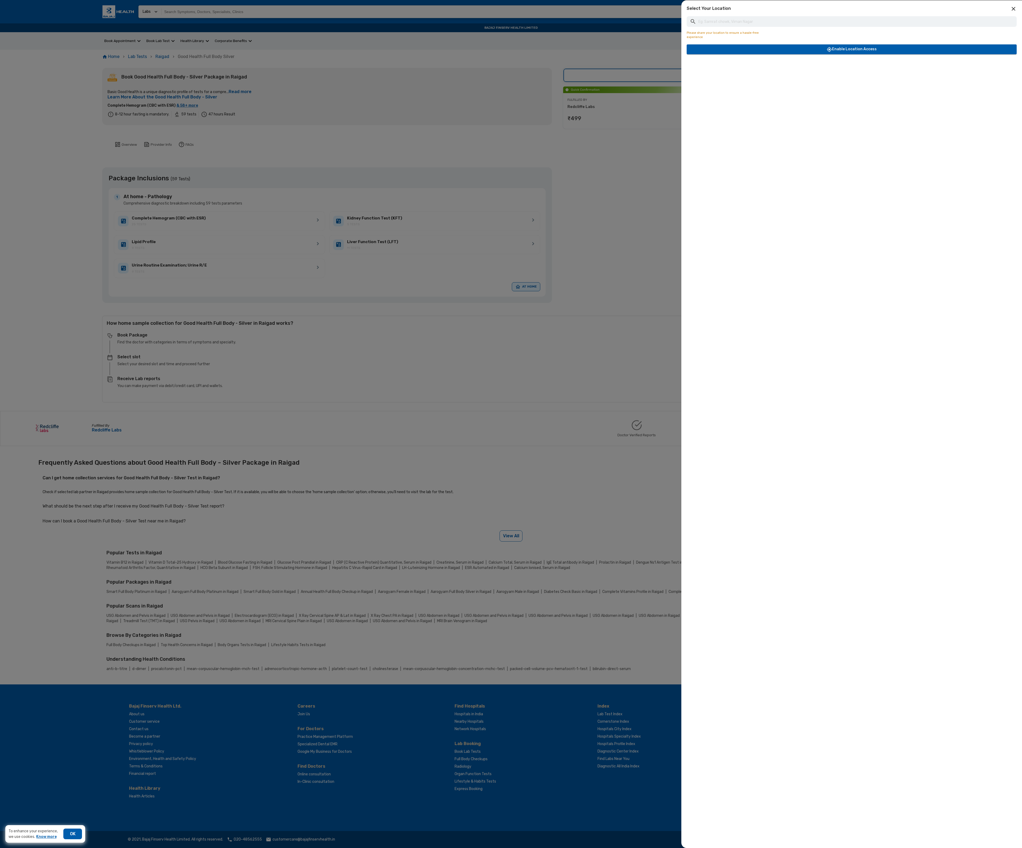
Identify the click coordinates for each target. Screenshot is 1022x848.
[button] (1013, 9)
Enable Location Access (854, 49)
